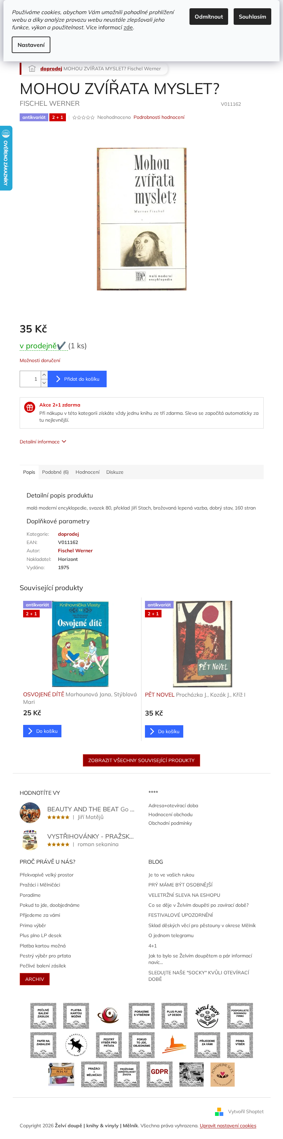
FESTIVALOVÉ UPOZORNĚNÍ (180, 915)
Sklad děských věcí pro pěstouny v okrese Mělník (202, 925)
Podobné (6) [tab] (55, 472)
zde (128, 27)
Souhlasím (252, 16)
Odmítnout (209, 16)
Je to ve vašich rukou (171, 875)
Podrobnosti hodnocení (159, 117)
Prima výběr (33, 925)
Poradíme (30, 895)
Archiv (34, 979)
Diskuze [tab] (115, 472)
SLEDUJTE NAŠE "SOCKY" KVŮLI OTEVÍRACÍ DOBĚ (198, 975)
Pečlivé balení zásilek (43, 966)
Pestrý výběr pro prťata (45, 956)
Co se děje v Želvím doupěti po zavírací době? (198, 905)
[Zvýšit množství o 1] (44, 375)
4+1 (152, 946)
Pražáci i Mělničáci (40, 885)
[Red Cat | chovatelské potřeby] (61, 1074)
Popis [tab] (29, 472)
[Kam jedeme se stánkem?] (191, 1074)
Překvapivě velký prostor (47, 875)
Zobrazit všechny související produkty (141, 760)
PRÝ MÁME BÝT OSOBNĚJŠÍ (180, 885)
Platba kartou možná (43, 946)
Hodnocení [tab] (87, 472)
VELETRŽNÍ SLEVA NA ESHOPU (184, 895)
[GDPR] (160, 1074)
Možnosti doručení (40, 360)
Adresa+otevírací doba (173, 805)
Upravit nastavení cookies (228, 1125)
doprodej (68, 534)
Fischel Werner (75, 550)
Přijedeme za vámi (40, 915)
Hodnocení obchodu (170, 814)
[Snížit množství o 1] (44, 383)
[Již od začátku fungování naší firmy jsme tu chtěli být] (94, 1074)
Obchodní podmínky (170, 823)
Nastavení (31, 44)
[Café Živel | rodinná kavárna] (109, 1015)
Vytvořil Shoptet (246, 1111)
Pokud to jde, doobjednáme (50, 905)
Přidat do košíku (81, 379)
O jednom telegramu (171, 935)
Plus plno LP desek (40, 935)
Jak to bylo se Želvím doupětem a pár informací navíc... (200, 959)
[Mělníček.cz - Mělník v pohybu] (174, 1044)
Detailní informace (40, 442)
